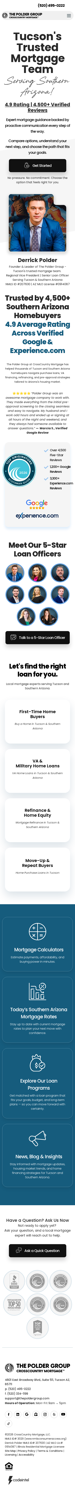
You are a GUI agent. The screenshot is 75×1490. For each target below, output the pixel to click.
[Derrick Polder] (14, 572)
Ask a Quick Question (41, 1250)
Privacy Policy (26, 1451)
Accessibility (26, 1455)
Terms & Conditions (50, 1451)
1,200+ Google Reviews (60, 469)
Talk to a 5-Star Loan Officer (42, 637)
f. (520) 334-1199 (16, 1394)
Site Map (10, 1451)
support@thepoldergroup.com (27, 1398)
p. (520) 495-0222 (18, 1389)
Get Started (42, 165)
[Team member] (37, 572)
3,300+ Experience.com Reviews (61, 483)
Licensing (11, 1455)
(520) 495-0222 (51, 5)
